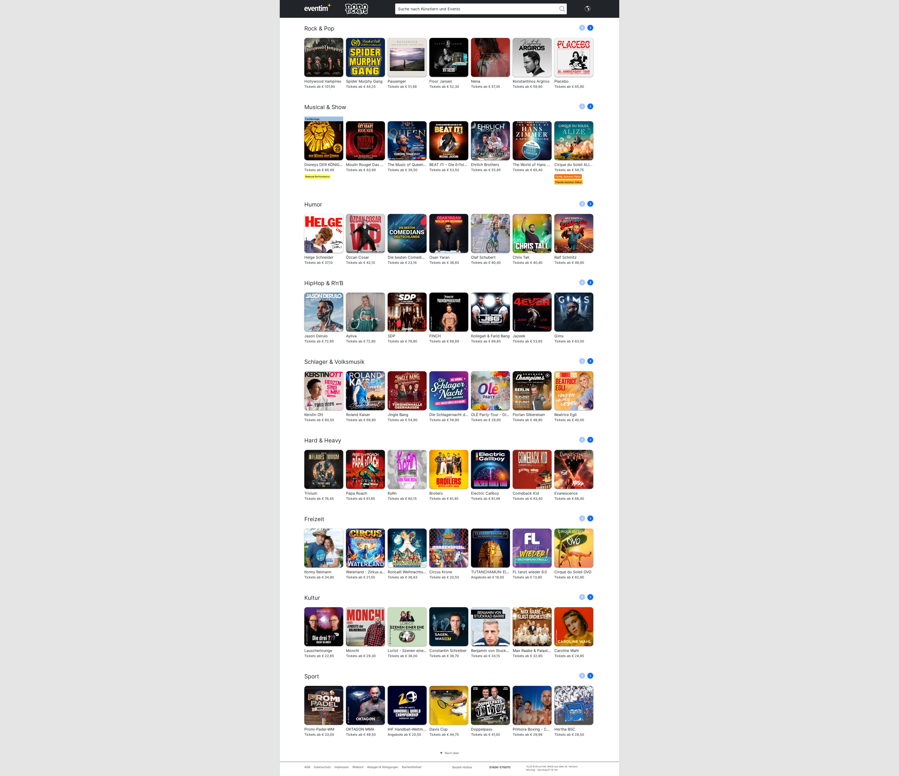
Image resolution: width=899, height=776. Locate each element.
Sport (311, 676)
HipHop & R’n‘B (323, 283)
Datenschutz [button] (322, 767)
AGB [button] (307, 767)
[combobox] (476, 9)
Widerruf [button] (357, 767)
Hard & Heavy (322, 440)
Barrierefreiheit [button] (411, 767)
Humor (313, 204)
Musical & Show (325, 107)
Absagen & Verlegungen (382, 767)
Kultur (312, 597)
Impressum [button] (342, 767)
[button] (590, 28)
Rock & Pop (319, 28)
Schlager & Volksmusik (334, 361)
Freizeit (314, 519)
